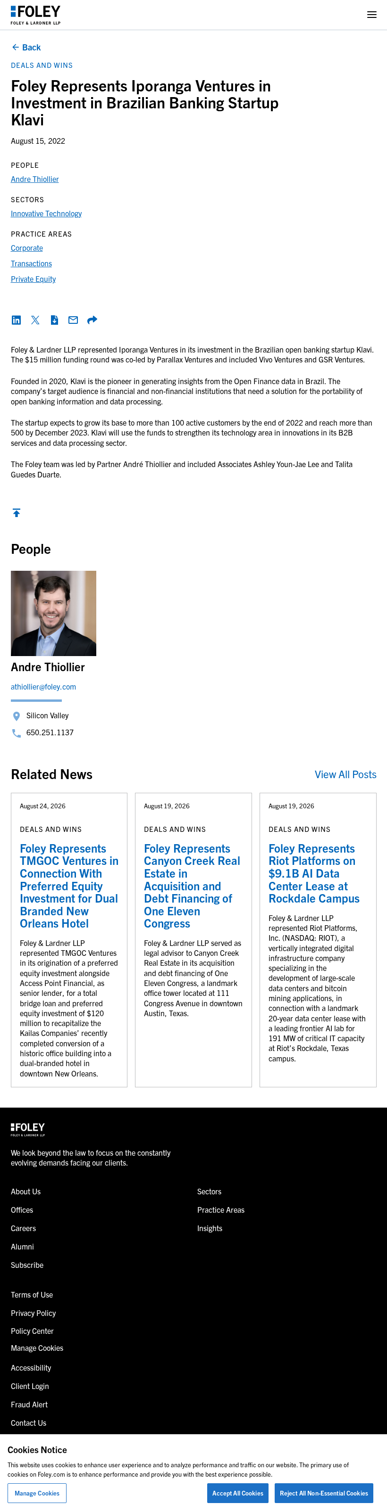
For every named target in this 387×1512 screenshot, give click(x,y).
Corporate (27, 247)
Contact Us (28, 1422)
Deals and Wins (42, 64)
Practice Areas (220, 1209)
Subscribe (27, 1264)
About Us (26, 1191)
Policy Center (32, 1330)
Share (92, 320)
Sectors (209, 1191)
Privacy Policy (33, 1312)
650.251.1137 (50, 732)
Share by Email (73, 320)
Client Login (30, 1385)
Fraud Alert (29, 1404)
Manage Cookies (37, 1493)
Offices (22, 1209)
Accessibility (31, 1367)
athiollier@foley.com (43, 686)
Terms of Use (32, 1294)
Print (54, 320)
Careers (23, 1228)
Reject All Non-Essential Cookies (324, 1493)
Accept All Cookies (237, 1493)
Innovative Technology (46, 213)
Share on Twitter (35, 320)
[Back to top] (16, 515)
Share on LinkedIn (16, 320)
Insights (209, 1228)
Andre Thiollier (35, 178)
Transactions (31, 263)
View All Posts (346, 774)
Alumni (22, 1246)
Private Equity (33, 278)
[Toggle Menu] (372, 14)
